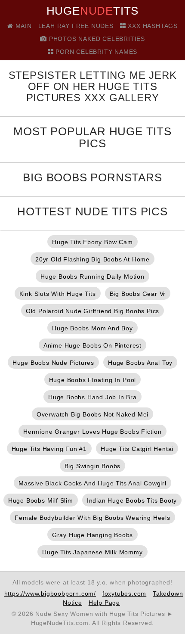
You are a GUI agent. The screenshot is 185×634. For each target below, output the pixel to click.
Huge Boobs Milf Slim (40, 500)
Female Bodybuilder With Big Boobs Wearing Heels (92, 517)
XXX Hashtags (152, 25)
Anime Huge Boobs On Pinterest (92, 345)
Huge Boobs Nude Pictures (53, 362)
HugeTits (92, 10)
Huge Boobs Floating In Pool (92, 379)
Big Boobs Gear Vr (138, 293)
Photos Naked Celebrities (96, 38)
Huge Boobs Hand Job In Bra (92, 397)
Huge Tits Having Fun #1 (49, 448)
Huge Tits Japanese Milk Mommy (92, 552)
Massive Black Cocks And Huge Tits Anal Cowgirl (92, 483)
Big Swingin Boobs (93, 466)
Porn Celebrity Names (96, 51)
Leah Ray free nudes (76, 25)
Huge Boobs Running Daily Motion (92, 276)
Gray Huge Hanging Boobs (92, 534)
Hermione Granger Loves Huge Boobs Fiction (92, 431)
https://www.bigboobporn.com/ (50, 593)
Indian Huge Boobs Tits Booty (132, 500)
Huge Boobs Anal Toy (140, 362)
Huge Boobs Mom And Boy (92, 328)
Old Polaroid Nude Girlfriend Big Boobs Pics (92, 311)
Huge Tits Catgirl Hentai (137, 448)
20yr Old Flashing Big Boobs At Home (92, 259)
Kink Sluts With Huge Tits (57, 293)
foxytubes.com (124, 593)
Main (22, 25)
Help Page (104, 602)
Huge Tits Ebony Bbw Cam (92, 242)
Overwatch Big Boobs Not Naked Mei (92, 414)
